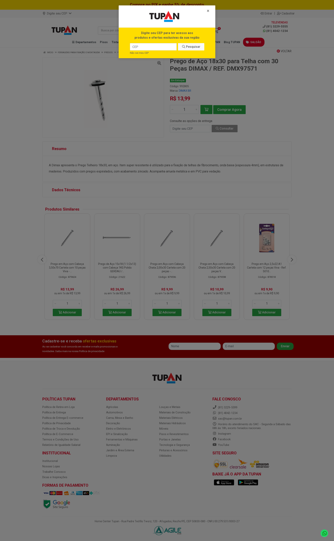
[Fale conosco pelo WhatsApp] (324, 533)
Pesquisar (192, 47)
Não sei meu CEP (139, 52)
